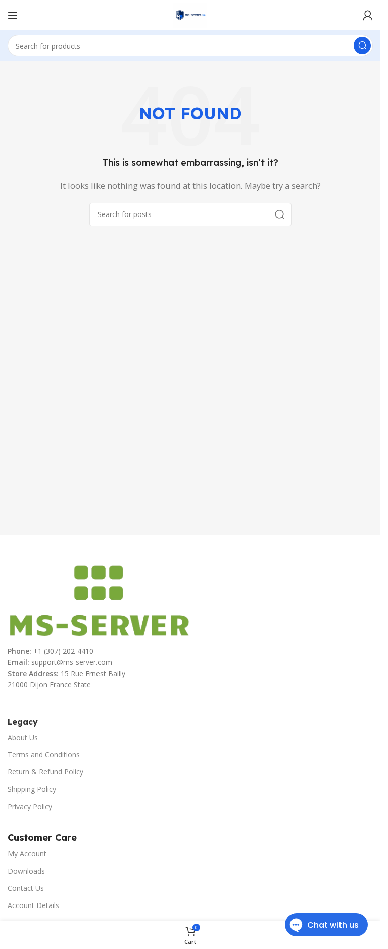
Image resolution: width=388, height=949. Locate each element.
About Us (23, 737)
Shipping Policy (32, 789)
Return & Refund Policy (45, 772)
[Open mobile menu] (13, 15)
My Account (27, 853)
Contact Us (26, 888)
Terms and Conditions (44, 754)
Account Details (33, 905)
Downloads (26, 871)
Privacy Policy (30, 806)
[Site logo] (190, 14)
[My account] (368, 15)
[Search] (362, 45)
